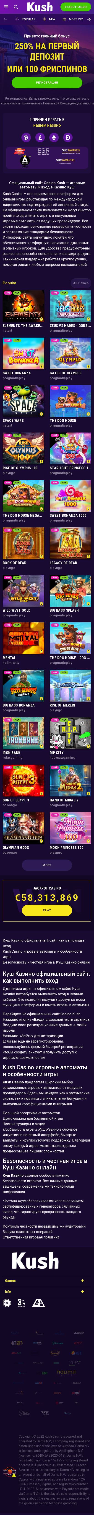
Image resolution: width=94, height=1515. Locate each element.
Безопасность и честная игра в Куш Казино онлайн (46, 962)
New (52, 19)
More (47, 865)
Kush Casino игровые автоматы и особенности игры (42, 954)
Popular (28, 19)
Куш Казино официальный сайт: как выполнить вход (43, 943)
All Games (81, 283)
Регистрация (47, 82)
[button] (89, 19)
